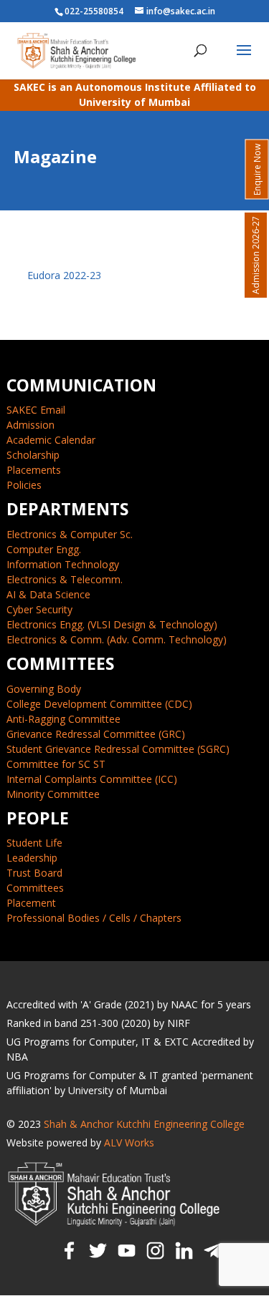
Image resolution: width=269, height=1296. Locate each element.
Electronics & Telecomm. (64, 579)
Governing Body (43, 689)
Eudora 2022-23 (64, 275)
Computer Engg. (43, 549)
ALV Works (129, 1142)
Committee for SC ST (55, 764)
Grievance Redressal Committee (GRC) (95, 734)
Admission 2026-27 (256, 255)
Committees (35, 888)
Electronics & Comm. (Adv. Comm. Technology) (116, 639)
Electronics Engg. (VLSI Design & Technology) (111, 624)
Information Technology (62, 564)
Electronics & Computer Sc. (69, 534)
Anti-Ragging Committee (63, 719)
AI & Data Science (48, 594)
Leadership (31, 857)
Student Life (34, 842)
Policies (24, 485)
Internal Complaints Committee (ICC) (91, 779)
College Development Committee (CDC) (99, 704)
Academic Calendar (50, 440)
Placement (31, 903)
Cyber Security (39, 609)
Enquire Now (257, 169)
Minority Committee (53, 794)
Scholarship (33, 455)
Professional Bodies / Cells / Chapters (93, 918)
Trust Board (34, 873)
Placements (33, 470)
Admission (30, 425)
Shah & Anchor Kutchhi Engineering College (144, 1124)
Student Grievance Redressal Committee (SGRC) (118, 749)
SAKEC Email (35, 409)
